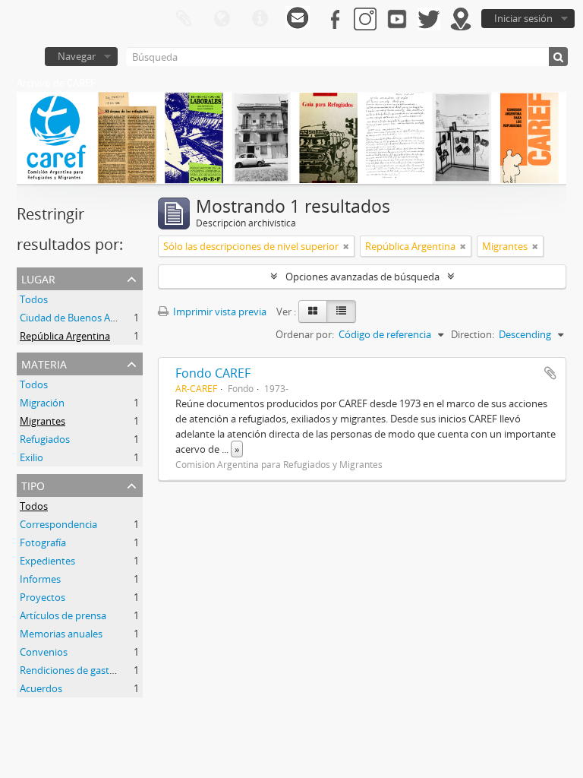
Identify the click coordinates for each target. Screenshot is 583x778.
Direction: (472, 334)
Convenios (44, 652)
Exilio (31, 457)
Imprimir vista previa (218, 311)
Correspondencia (58, 524)
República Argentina (65, 336)
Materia (44, 363)
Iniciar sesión (523, 18)
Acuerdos (41, 688)
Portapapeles (184, 19)
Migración (42, 403)
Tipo (33, 484)
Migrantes (42, 421)
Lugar (38, 277)
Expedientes (47, 561)
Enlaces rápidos (260, 19)
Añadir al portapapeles (550, 373)
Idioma (222, 19)
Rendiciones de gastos (70, 670)
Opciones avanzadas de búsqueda (362, 276)
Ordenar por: (305, 334)
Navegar (77, 56)
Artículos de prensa (63, 615)
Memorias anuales (61, 633)
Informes (40, 579)
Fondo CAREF (213, 373)
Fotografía (43, 542)
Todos (34, 299)
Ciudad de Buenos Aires (73, 317)
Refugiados (45, 439)
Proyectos (42, 597)
